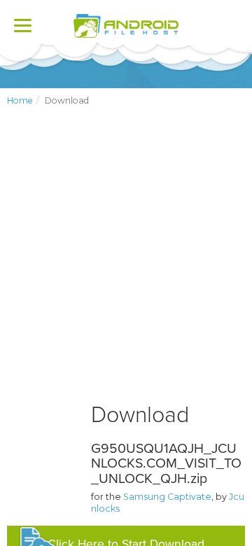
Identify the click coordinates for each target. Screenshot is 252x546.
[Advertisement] (126, 266)
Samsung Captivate (167, 496)
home (20, 100)
